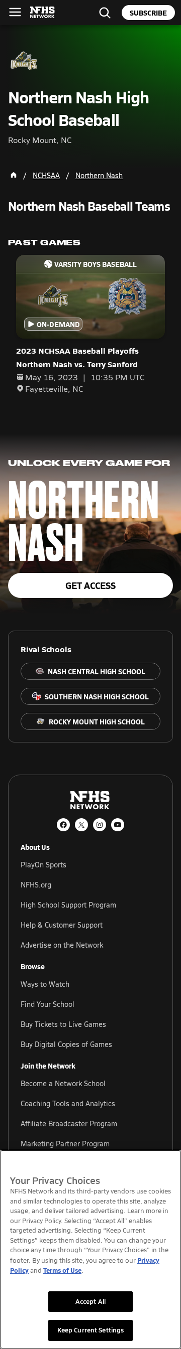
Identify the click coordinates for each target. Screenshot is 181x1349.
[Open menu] (15, 12)
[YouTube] (117, 824)
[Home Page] (13, 175)
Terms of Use (62, 1270)
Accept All (90, 1301)
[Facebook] (63, 824)
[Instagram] (99, 824)
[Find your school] (105, 13)
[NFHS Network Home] (42, 13)
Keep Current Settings (90, 1329)
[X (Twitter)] (81, 824)
